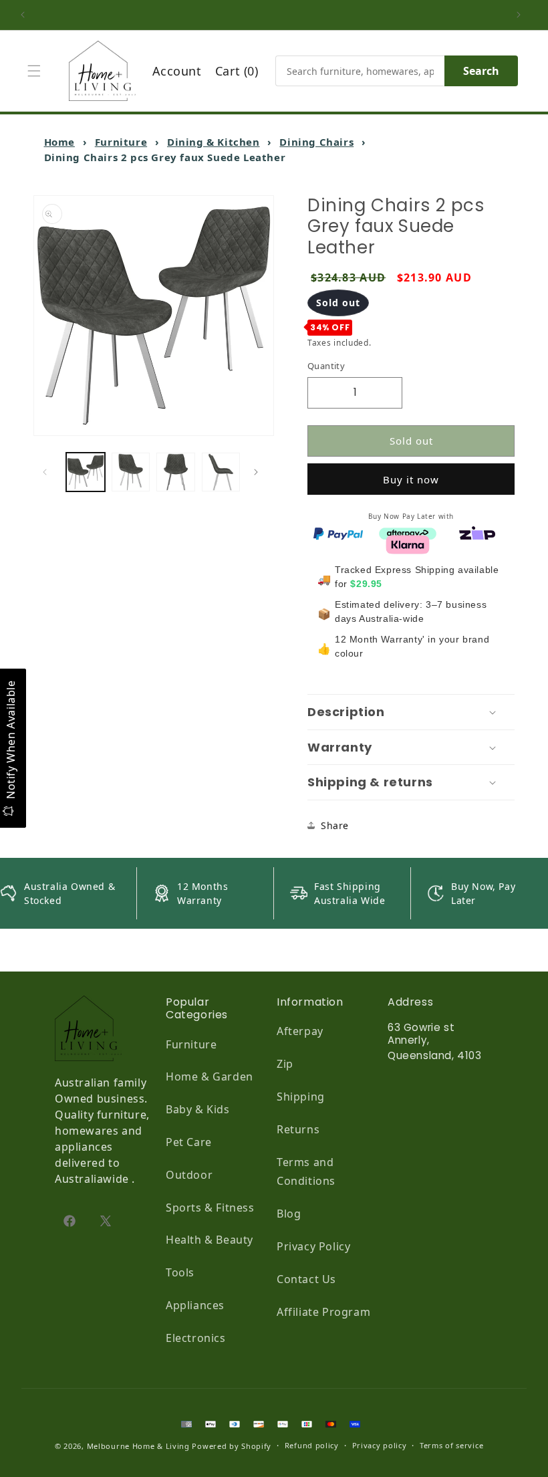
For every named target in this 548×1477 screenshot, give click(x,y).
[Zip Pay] (477, 532)
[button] (37, 71)
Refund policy (312, 1445)
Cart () (237, 71)
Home (59, 141)
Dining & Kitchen (213, 141)
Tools (180, 1272)
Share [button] (335, 825)
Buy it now (411, 479)
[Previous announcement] (26, 14)
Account (177, 71)
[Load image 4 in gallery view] (221, 472)
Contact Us (306, 1279)
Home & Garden (209, 1076)
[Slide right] (259, 472)
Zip (285, 1063)
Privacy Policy (313, 1246)
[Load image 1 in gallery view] (85, 472)
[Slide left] (48, 472)
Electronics (196, 1338)
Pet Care (189, 1142)
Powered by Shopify (231, 1446)
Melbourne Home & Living (138, 1446)
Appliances (195, 1305)
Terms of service (451, 1445)
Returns (298, 1129)
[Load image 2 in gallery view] (131, 472)
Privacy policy (379, 1445)
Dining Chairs (316, 141)
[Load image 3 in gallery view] (175, 472)
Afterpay (300, 1031)
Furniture (121, 141)
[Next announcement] (522, 14)
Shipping (301, 1096)
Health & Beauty (209, 1239)
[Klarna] (408, 543)
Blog (289, 1213)
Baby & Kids (198, 1109)
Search (481, 71)
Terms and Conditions (306, 1172)
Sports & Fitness (210, 1207)
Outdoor (189, 1174)
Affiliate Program (323, 1311)
